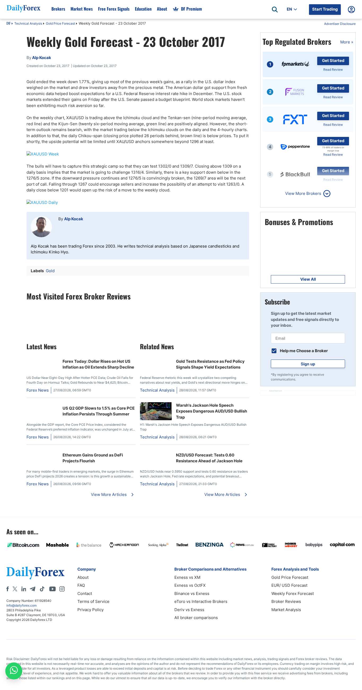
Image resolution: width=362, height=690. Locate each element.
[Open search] (275, 9)
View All (308, 279)
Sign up (308, 364)
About (162, 9)
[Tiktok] (42, 589)
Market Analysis (286, 609)
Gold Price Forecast (60, 23)
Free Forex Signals (114, 9)
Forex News (38, 390)
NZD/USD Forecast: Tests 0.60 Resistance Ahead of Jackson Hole (209, 458)
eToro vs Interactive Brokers (200, 601)
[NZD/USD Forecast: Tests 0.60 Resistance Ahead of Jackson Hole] (156, 451)
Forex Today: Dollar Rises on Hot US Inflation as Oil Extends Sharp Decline (98, 364)
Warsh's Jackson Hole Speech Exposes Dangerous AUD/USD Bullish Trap (211, 411)
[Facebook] (7, 588)
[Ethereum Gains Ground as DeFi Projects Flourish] (42, 451)
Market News (81, 9)
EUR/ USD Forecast (289, 585)
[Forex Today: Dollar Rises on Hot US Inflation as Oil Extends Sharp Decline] (42, 358)
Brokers (58, 9)
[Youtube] (52, 588)
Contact (84, 593)
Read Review (333, 69)
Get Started (333, 60)
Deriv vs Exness (189, 609)
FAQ (81, 585)
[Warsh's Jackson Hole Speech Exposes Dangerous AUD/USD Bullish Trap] (156, 418)
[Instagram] (62, 589)
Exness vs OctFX (190, 585)
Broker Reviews (286, 601)
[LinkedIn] (23, 588)
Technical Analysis (28, 23)
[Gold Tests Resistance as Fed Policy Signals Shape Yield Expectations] (156, 358)
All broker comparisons (196, 617)
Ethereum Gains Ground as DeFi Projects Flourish (93, 458)
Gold (50, 270)
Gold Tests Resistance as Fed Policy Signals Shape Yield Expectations (210, 364)
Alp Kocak (73, 218)
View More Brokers (303, 193)
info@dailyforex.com (21, 605)
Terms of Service (93, 601)
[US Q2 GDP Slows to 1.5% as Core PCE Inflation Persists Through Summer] (42, 404)
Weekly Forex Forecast (292, 593)
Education (143, 9)
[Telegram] (32, 588)
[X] (14, 588)
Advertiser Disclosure (340, 24)
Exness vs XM (187, 577)
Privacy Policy (90, 609)
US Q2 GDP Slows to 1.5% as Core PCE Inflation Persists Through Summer (99, 411)
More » (346, 41)
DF (8, 24)
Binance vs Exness (191, 593)
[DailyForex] (35, 572)
